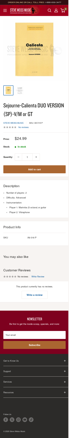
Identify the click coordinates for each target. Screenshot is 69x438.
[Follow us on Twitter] (12, 419)
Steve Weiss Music (13, 122)
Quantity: (8, 156)
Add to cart (34, 169)
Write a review (35, 294)
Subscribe (34, 345)
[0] (63, 10)
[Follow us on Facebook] (5, 419)
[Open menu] (5, 10)
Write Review (37, 276)
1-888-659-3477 (53, 2)
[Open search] (49, 10)
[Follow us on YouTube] (24, 419)
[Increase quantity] (36, 156)
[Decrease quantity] (18, 156)
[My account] (56, 10)
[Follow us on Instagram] (18, 419)
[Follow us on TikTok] (31, 419)
